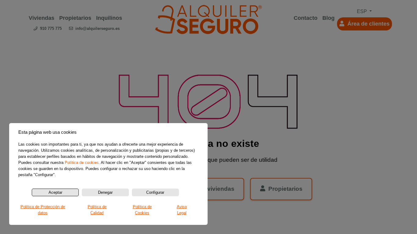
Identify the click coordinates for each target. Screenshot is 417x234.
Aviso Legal (182, 209)
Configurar (155, 192)
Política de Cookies (142, 209)
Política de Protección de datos (42, 209)
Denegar (105, 192)
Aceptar (55, 192)
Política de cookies (82, 162)
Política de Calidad (97, 209)
